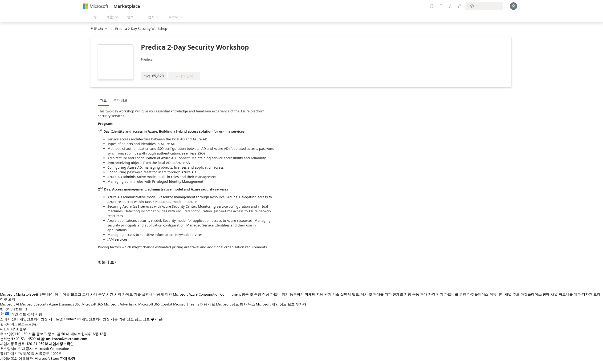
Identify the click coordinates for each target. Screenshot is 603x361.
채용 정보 (207, 304)
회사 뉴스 (247, 304)
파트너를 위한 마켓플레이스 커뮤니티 (474, 294)
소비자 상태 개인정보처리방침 (24, 319)
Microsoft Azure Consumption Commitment (207, 294)
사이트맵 (56, 319)
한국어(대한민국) (13, 309)
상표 (130, 319)
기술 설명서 (143, 294)
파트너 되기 (279, 294)
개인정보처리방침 (95, 319)
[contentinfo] (112, 29)
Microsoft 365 (92, 304)
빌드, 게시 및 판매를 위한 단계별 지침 (381, 294)
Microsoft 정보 (227, 304)
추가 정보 (120, 100)
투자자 (301, 304)
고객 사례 (89, 294)
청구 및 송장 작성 (255, 294)
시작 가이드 (123, 294)
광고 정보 (142, 319)
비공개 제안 (162, 294)
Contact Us (72, 319)
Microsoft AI (9, 304)
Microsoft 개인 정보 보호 (275, 304)
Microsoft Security (34, 304)
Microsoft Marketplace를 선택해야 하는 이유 (35, 294)
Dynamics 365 (70, 304)
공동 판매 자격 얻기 (427, 294)
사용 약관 (118, 319)
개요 (103, 100)
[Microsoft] (95, 6)
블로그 (76, 294)
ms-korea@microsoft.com (66, 338)
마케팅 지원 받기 (318, 294)
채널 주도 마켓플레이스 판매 (527, 294)
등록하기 (297, 294)
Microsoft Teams (186, 304)
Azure (53, 304)
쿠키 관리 (158, 319)
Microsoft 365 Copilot (155, 304)
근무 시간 (105, 294)
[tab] (104, 100)
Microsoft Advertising (120, 304)
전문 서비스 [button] (99, 28)
